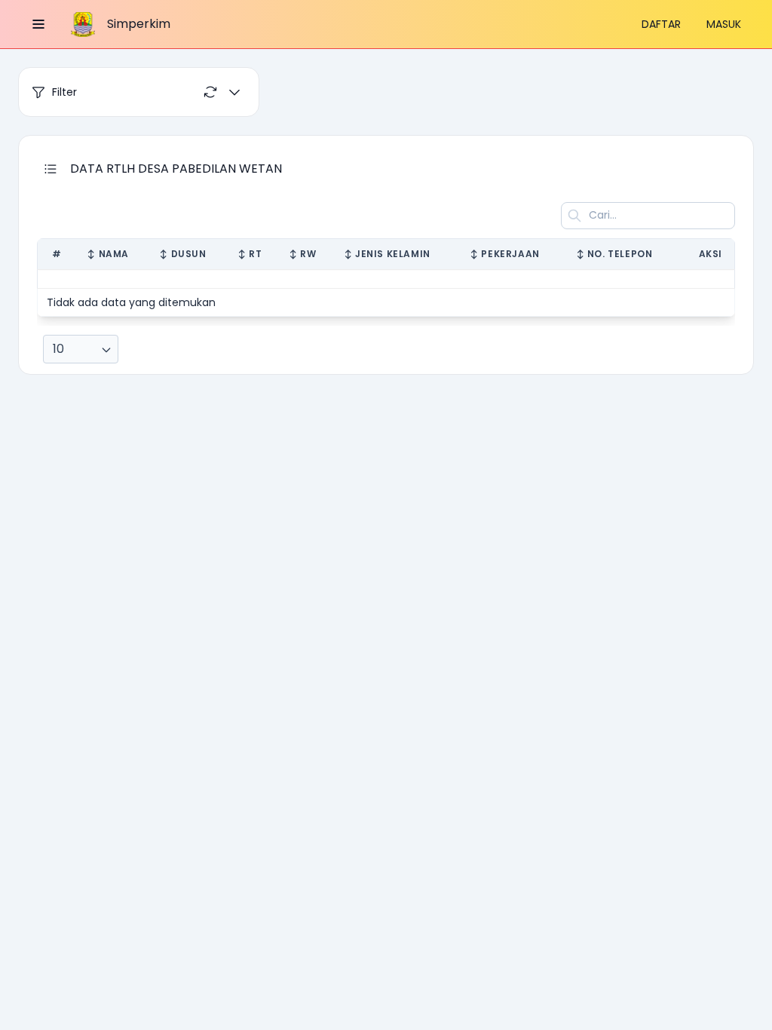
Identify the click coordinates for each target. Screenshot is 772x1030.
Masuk (723, 24)
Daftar (661, 24)
